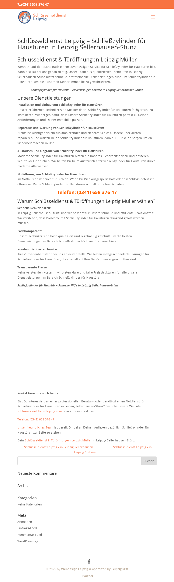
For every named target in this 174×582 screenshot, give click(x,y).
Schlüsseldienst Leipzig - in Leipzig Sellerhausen (58, 447)
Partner (87, 576)
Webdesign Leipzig (74, 569)
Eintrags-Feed (27, 528)
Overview (103, 447)
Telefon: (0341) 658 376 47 (35, 419)
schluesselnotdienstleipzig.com (39, 411)
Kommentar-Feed (29, 535)
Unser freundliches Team (35, 427)
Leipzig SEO (119, 569)
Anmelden (24, 522)
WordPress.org (27, 541)
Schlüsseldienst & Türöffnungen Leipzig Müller (58, 440)
